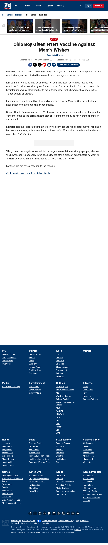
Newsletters (68, 513)
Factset (78, 530)
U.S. (16, 6)
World (38, 6)
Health (5, 439)
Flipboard (44, 65)
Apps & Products (92, 471)
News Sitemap (35, 523)
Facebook (30, 65)
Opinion (50, 6)
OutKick (60, 383)
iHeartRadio (78, 513)
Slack (59, 513)
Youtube (44, 513)
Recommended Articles (36, 15)
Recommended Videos (12, 15)
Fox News (7, 6)
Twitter (35, 65)
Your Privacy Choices (49, 521)
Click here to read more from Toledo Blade (28, 173)
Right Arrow (103, 25)
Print (49, 65)
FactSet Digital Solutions (20, 532)
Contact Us (84, 521)
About (59, 471)
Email (54, 65)
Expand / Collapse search (81, 6)
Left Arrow (3, 25)
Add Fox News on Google (69, 64)
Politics (27, 6)
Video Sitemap (47, 523)
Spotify (73, 513)
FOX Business (63, 439)
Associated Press (55, 55)
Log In (88, 6)
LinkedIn (54, 513)
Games (6, 471)
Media (5, 383)
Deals (32, 439)
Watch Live (35, 471)
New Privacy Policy (29, 521)
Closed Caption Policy (66, 521)
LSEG (72, 532)
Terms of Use (16, 521)
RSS (63, 513)
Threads (40, 65)
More (59, 6)
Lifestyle (88, 383)
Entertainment (37, 383)
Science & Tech (91, 439)
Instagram (40, 513)
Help (77, 521)
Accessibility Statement (19, 523)
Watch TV (98, 6)
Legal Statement (36, 532)
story (54, 39)
